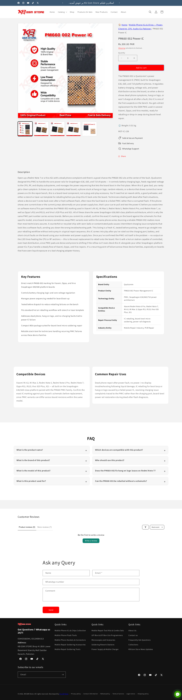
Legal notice (130, 694)
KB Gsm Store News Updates (140, 649)
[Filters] (145, 527)
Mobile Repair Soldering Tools (67, 649)
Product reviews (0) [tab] (27, 527)
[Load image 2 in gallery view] (41, 128)
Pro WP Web (64, 694)
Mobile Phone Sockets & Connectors (70, 640)
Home (124, 24)
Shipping (121, 48)
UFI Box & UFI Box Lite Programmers (107, 635)
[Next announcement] (119, 2)
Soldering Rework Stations (103, 644)
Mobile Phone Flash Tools (66, 635)
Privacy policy (76, 694)
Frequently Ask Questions (139, 640)
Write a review (91, 540)
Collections (133, 644)
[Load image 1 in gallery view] (25, 128)
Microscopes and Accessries (103, 640)
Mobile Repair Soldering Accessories (70, 644)
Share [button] (123, 156)
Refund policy (105, 694)
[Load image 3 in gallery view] (57, 128)
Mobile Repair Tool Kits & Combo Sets (108, 630)
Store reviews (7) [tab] (44, 527)
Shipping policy (143, 694)
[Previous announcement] (63, 2)
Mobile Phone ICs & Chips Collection (70, 630)
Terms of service (118, 694)
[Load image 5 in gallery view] (89, 128)
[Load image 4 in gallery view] (73, 128)
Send (51, 610)
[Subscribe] (63, 675)
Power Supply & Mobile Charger (105, 649)
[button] (62, 12)
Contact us (133, 635)
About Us (132, 630)
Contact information (90, 694)
